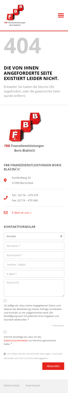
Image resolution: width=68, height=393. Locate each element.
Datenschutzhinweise (16, 340)
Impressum (33, 385)
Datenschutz (12, 385)
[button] (61, 15)
